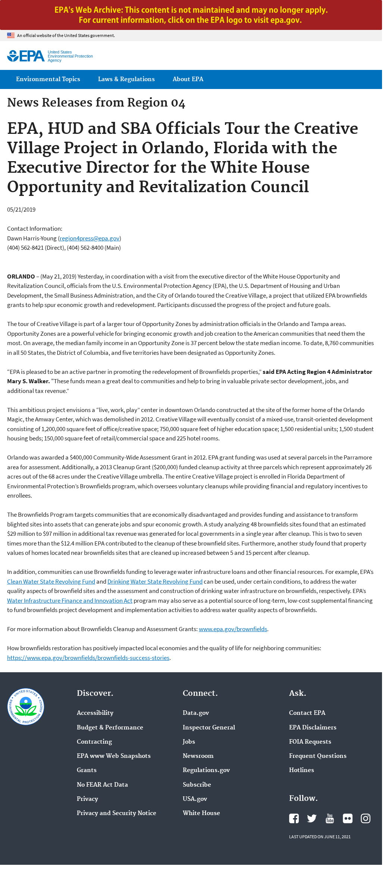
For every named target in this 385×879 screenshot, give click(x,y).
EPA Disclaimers (313, 728)
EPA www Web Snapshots (114, 756)
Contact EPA (307, 713)
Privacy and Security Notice (116, 813)
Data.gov (196, 713)
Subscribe (197, 785)
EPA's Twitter (312, 818)
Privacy (87, 799)
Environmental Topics (48, 79)
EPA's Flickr (348, 818)
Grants (87, 770)
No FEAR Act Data (102, 785)
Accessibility (95, 713)
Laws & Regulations (126, 79)
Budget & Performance (110, 728)
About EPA (188, 79)
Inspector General (209, 728)
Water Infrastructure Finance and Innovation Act (69, 600)
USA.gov (195, 799)
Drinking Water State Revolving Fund (155, 581)
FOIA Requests (310, 742)
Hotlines (301, 770)
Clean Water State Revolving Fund (51, 581)
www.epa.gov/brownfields (233, 629)
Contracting (94, 742)
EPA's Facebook (294, 818)
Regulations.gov (206, 770)
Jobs (189, 742)
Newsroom (198, 756)
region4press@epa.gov (89, 238)
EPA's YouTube (330, 818)
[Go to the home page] (26, 56)
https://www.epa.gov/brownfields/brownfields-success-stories (88, 658)
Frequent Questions (318, 756)
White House (201, 813)
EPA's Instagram (365, 818)
